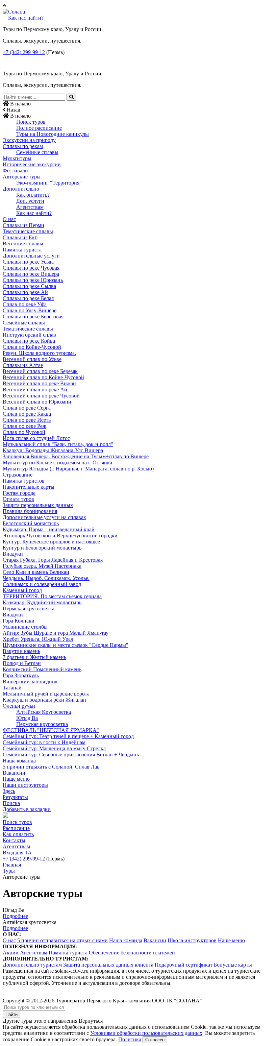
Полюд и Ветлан (22, 663)
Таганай (12, 687)
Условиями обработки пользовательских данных (146, 1033)
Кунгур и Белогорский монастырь (42, 548)
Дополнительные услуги (31, 256)
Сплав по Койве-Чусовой (32, 347)
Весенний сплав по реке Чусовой (41, 395)
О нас (9, 219)
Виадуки (13, 554)
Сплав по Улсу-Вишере (29, 310)
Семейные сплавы (37, 152)
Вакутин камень (21, 651)
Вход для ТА (17, 852)
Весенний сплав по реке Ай (35, 389)
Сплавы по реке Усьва (28, 262)
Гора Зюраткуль (21, 675)
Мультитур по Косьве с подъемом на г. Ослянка (57, 462)
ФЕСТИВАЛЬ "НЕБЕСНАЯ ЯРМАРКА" (51, 730)
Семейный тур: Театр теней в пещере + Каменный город (68, 736)
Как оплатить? (33, 195)
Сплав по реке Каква (27, 414)
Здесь (9, 791)
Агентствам (30, 207)
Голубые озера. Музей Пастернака (42, 566)
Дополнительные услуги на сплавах (44, 517)
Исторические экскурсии (32, 164)
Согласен (155, 1039)
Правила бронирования (30, 511)
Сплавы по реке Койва (29, 341)
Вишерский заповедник (30, 681)
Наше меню (16, 779)
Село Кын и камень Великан (36, 572)
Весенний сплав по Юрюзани (37, 402)
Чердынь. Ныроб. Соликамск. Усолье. (46, 578)
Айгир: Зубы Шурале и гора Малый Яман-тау (55, 633)
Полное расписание (39, 128)
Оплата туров (18, 499)
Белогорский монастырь (31, 523)
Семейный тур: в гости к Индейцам (44, 742)
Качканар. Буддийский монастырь (42, 602)
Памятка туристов (24, 481)
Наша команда (19, 760)
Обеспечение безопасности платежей (132, 952)
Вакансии (14, 773)
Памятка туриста (22, 249)
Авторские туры (22, 176)
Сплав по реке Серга (27, 408)
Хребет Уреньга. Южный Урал (38, 639)
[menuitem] (138, 122)
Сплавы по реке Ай (25, 292)
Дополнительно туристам (32, 965)
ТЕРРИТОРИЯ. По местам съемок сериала (52, 596)
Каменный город (22, 590)
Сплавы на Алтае (23, 365)
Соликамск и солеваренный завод (42, 584)
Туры (9, 871)
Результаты (15, 797)
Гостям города (19, 493)
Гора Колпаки (18, 621)
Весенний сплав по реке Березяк (40, 371)
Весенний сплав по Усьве (32, 359)
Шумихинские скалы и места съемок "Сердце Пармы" (65, 645)
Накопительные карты (28, 487)
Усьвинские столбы (25, 627)
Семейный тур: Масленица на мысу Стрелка (54, 748)
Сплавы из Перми (23, 225)
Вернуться (91, 1021)
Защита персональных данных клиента (108, 965)
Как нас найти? (34, 213)
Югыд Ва (27, 718)
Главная (12, 865)
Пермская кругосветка (28, 608)
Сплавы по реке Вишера (31, 274)
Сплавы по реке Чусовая (31, 268)
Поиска (11, 803)
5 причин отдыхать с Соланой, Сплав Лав (51, 767)
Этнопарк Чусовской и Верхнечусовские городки (60, 535)
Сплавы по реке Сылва (29, 286)
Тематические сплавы (28, 231)
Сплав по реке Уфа (25, 304)
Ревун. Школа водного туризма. (39, 353)
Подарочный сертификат (183, 965)
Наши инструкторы (25, 785)
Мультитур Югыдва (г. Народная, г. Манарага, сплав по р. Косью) (78, 468)
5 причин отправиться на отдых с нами (62, 940)
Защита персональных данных (38, 505)
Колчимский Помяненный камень (42, 669)
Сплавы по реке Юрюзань (33, 280)
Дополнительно (21, 189)
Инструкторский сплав (29, 335)
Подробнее (15, 916)
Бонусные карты (233, 965)
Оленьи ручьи (19, 706)
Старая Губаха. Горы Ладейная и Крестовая (53, 560)
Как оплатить (18, 834)
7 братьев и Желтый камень (34, 657)
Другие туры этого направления (40, 1021)
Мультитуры (17, 158)
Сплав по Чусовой (24, 432)
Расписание (16, 828)
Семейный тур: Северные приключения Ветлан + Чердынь (71, 754)
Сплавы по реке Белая (28, 298)
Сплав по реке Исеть (27, 420)
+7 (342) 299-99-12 (24, 52)
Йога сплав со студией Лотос (36, 438)
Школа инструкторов (192, 940)
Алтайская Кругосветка (43, 712)
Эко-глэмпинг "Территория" (49, 183)
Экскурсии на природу (29, 140)
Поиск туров (31, 122)
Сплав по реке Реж (24, 426)
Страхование (17, 475)
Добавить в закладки (27, 809)
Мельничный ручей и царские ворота (46, 694)
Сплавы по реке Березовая (33, 316)
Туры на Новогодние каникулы (52, 134)
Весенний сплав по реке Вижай (39, 383)
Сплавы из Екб (20, 237)
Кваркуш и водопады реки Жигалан (44, 700)
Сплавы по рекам (23, 146)
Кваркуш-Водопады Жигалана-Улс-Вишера (53, 450)
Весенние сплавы (23, 243)
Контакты (14, 840)
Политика (129, 1039)
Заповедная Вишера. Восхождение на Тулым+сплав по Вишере (76, 456)
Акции (11, 952)
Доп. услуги (30, 201)
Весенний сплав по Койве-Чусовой (43, 377)
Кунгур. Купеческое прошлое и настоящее (51, 541)
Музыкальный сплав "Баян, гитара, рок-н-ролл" (58, 444)
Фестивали (15, 170)
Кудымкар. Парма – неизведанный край (49, 529)
